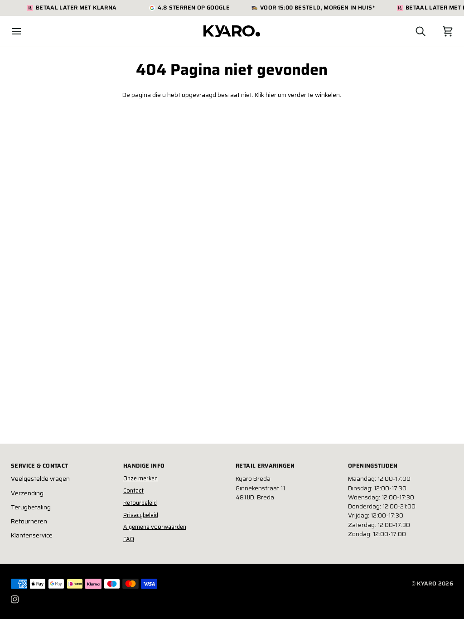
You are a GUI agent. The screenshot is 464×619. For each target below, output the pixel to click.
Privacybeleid (140, 515)
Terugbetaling (31, 507)
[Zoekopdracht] (412, 31)
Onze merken (140, 478)
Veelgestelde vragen (40, 479)
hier (271, 95)
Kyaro (426, 583)
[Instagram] (15, 599)
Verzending (27, 493)
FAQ (128, 539)
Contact (133, 490)
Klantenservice (32, 535)
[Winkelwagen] (439, 31)
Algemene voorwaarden (154, 526)
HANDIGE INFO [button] (144, 466)
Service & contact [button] (39, 466)
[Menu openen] (24, 31)
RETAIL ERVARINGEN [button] (265, 466)
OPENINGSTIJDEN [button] (372, 466)
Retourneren (29, 521)
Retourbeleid (140, 502)
